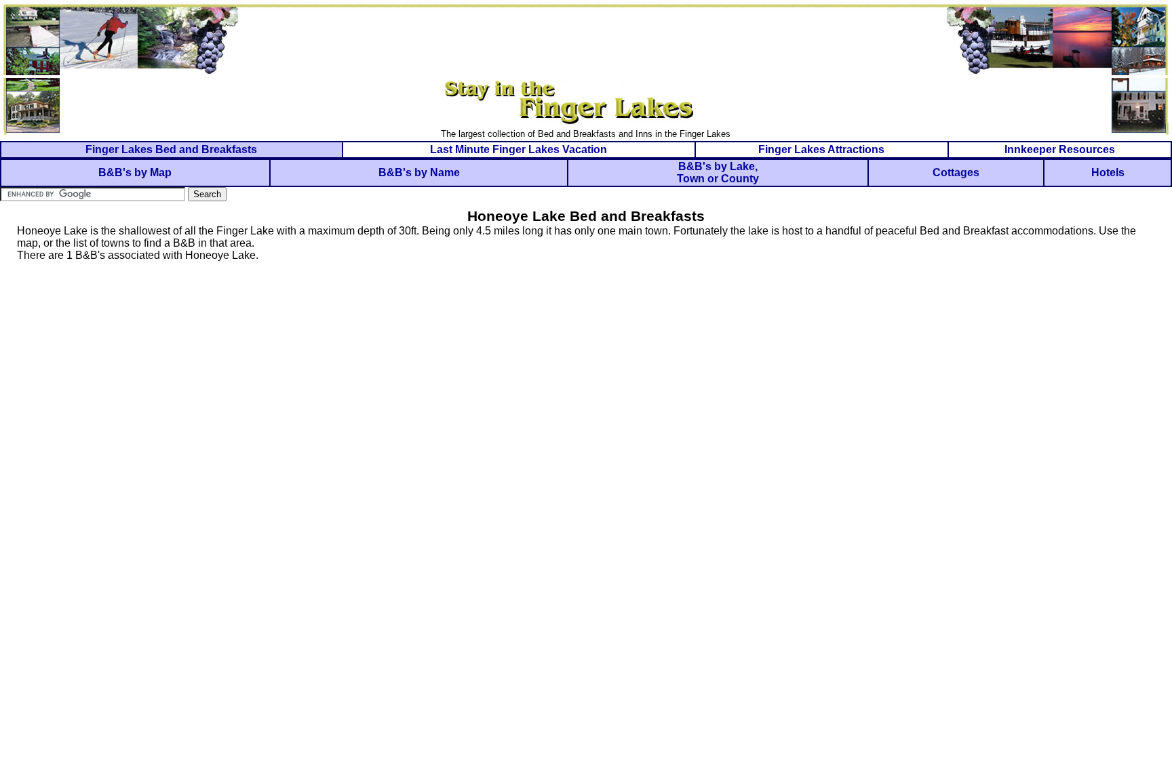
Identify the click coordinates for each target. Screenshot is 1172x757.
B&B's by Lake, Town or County (718, 172)
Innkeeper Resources (1059, 149)
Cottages (956, 172)
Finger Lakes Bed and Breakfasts (171, 149)
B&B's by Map (135, 172)
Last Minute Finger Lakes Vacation (518, 149)
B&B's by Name (419, 172)
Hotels (1108, 172)
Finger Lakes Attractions (821, 149)
